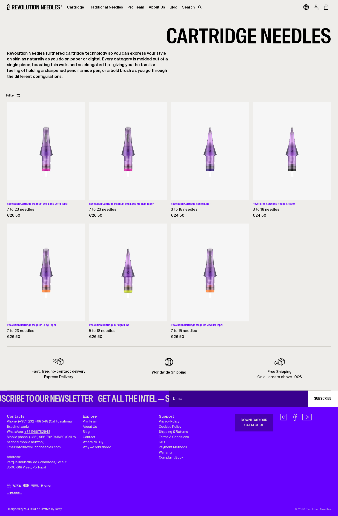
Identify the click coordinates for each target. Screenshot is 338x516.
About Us (90, 426)
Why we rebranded (97, 447)
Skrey (58, 508)
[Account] (316, 7)
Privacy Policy (169, 421)
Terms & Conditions (174, 437)
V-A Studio (31, 508)
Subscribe (323, 398)
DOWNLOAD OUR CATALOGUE (254, 422)
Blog (86, 432)
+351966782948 (37, 432)
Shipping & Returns (173, 432)
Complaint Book (171, 457)
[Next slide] (78, 151)
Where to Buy (93, 442)
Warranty (165, 452)
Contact (89, 437)
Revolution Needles (318, 509)
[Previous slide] (14, 151)
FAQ (162, 442)
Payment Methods (173, 447)
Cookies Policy (170, 426)
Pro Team (90, 421)
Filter (10, 95)
